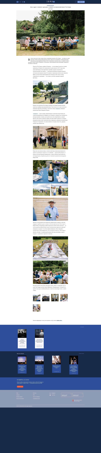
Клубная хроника (19, 396)
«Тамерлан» (57, 108)
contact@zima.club (36, 398)
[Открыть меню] (17, 2)
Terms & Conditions (36, 396)
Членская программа (20, 398)
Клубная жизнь (50, 5)
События (17, 394)
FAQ (34, 394)
